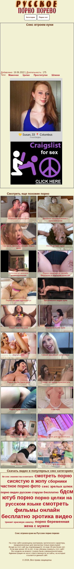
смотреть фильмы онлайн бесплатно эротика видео (36, 510)
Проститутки (40, 75)
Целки (26, 75)
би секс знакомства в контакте (17, 476)
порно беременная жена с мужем (46, 524)
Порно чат (43, 17)
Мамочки (13, 75)
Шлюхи (56, 75)
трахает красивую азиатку (19, 522)
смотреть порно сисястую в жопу (39, 478)
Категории (30, 17)
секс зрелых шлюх (57, 486)
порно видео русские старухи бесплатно (30, 492)
